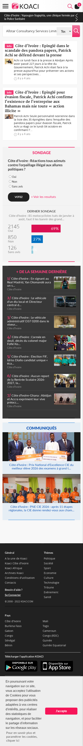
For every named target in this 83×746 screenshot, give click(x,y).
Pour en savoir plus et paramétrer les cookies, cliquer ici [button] (21, 736)
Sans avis (17, 186)
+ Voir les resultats (43, 196)
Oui (14, 176)
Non (14, 181)
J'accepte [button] (61, 711)
